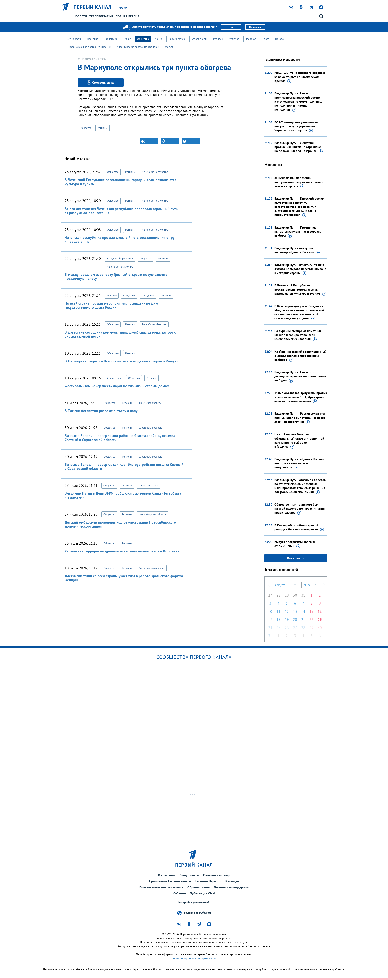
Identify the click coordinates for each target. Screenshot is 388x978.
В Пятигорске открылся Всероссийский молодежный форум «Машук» (121, 361)
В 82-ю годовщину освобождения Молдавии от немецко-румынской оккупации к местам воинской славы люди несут (299, 312)
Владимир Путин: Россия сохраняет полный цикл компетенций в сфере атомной (299, 417)
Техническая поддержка (231, 887)
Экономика (110, 39)
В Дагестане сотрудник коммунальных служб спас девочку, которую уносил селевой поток (120, 334)
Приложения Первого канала (170, 881)
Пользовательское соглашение (161, 887)
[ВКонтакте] (149, 141)
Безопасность (199, 39)
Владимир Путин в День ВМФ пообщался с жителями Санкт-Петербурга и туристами (123, 495)
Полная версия (127, 16)
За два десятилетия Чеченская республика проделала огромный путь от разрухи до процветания (121, 210)
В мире (127, 39)
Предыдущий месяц (269, 585)
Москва (169, 47)
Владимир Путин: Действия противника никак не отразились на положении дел (298, 147)
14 (303, 611)
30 (295, 595)
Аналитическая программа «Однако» (138, 47)
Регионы (102, 128)
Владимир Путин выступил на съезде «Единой (294, 250)
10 (270, 611)
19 (287, 619)
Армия (158, 39)
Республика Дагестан (154, 324)
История (112, 295)
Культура (234, 39)
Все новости (74, 39)
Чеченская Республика (155, 172)
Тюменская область (150, 403)
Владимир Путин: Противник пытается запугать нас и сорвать (297, 231)
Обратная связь (198, 887)
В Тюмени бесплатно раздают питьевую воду (101, 410)
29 (287, 595)
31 (303, 595)
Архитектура (114, 378)
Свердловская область (151, 568)
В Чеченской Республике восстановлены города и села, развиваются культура (297, 289)
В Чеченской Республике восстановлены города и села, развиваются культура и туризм (120, 181)
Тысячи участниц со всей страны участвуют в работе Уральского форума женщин (124, 578)
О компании (167, 875)
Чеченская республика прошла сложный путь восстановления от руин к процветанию (122, 239)
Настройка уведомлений (194, 902)
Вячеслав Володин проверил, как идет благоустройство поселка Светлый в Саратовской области (124, 466)
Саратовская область (150, 427)
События (179, 893)
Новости (80, 16)
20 (295, 619)
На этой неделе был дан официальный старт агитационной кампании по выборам (299, 440)
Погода (279, 39)
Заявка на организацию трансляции (194, 958)
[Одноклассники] (170, 141)
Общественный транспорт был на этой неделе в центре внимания (299, 508)
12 (287, 611)
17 (270, 619)
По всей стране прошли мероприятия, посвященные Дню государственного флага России (111, 305)
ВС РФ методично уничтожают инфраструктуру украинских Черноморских (296, 126)
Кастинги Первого (208, 881)
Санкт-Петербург (148, 485)
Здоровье (250, 39)
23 (320, 619)
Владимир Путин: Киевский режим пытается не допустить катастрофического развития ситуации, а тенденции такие (299, 206)
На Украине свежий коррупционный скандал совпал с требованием (300, 355)
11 (278, 611)
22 (311, 619)
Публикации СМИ (202, 893)
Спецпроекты (189, 875)
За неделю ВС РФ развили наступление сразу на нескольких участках (298, 182)
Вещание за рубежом (197, 912)
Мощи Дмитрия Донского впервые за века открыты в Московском (299, 77)
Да (231, 27)
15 (311, 611)
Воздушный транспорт (120, 258)
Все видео (232, 881)
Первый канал (93, 7)
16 (320, 611)
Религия (218, 39)
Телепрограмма (101, 16)
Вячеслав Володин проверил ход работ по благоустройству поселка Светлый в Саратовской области (120, 437)
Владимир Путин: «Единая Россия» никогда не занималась (299, 463)
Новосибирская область (152, 514)
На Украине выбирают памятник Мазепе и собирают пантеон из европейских (297, 335)
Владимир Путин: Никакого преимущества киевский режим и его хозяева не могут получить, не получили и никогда (298, 101)
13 (295, 611)
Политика (92, 39)
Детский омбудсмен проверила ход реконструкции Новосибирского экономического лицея (120, 524)
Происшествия (176, 39)
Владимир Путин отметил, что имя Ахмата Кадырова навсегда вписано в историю (300, 269)
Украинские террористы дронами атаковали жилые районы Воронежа (122, 551)
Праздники (148, 295)
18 (278, 619)
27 (270, 595)
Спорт (265, 39)
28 (278, 595)
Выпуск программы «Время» (295, 544)
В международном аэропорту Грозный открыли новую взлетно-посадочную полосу (117, 276)
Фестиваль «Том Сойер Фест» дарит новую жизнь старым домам (117, 386)
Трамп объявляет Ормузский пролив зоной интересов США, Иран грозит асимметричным (300, 397)
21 (303, 619)
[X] (191, 141)
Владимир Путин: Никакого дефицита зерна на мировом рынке (300, 376)
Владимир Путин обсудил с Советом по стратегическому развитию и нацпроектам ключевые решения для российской (300, 486)
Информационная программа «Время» (89, 47)
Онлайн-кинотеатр (216, 875)
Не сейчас (255, 27)
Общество (143, 39)
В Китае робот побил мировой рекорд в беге (296, 527)
